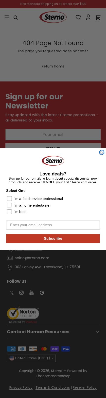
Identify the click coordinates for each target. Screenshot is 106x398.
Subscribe (53, 238)
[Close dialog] (101, 152)
